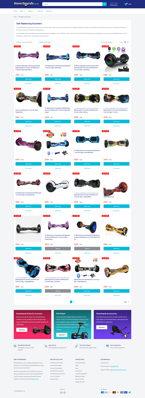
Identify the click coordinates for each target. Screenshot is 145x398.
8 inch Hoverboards (56, 365)
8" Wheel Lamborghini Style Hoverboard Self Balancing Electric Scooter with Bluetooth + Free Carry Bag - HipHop (86, 110)
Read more (35, 379)
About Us (40, 11)
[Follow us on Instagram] (64, 392)
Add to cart (28, 79)
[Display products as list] (128, 42)
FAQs (76, 365)
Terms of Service (55, 376)
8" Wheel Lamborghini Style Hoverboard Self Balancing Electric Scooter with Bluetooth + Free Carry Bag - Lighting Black (86, 195)
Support (30, 11)
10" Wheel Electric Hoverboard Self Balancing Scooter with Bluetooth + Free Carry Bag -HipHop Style (28, 110)
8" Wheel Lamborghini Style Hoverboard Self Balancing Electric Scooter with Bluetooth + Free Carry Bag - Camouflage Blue (28, 279)
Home (15, 11)
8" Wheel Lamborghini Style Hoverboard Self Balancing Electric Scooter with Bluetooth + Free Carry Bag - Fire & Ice (116, 110)
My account (113, 5)
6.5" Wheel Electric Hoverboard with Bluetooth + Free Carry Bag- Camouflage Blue (87, 151)
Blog (76, 368)
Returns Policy (79, 379)
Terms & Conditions (81, 373)
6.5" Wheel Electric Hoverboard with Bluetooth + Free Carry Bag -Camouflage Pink (28, 194)
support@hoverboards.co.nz (118, 369)
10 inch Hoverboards (56, 368)
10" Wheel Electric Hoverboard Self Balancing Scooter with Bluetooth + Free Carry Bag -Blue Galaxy (57, 110)
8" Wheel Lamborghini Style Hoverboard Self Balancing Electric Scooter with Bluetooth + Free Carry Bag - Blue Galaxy (86, 67)
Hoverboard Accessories (57, 373)
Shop (21, 11)
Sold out (58, 248)
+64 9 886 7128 (114, 366)
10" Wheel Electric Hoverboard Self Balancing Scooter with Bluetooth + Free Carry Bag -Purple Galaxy (57, 237)
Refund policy (54, 379)
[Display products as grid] (125, 42)
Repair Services (80, 382)
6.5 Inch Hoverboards (56, 362)
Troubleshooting (80, 362)
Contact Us (49, 11)
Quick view (28, 83)
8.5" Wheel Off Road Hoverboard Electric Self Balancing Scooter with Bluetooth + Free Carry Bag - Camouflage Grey (87, 279)
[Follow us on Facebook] (61, 392)
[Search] (104, 4)
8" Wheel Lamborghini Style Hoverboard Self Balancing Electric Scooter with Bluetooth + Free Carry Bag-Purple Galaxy (28, 67)
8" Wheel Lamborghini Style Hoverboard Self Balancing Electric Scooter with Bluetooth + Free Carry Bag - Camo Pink (57, 279)
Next (125, 302)
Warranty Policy (80, 376)
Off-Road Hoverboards (56, 371)
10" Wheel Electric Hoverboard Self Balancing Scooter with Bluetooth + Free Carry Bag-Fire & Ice (87, 237)
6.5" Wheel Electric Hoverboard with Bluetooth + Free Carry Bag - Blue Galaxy (58, 66)
